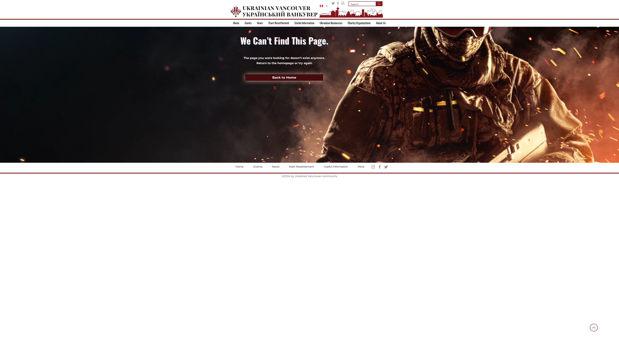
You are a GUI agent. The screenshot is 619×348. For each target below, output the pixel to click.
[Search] (379, 4)
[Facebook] (338, 3)
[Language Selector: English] (323, 6)
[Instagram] (343, 3)
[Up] (594, 327)
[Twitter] (333, 3)
